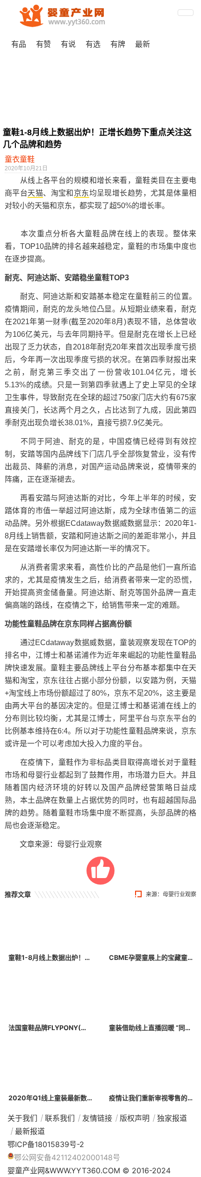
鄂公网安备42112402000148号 (67, 1157)
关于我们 (22, 1118)
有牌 (117, 44)
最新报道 (30, 1131)
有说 (68, 44)
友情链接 (97, 1118)
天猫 (35, 193)
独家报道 (172, 1118)
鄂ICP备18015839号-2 (45, 1144)
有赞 (43, 44)
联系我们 (60, 1118)
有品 (18, 44)
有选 (93, 44)
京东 (81, 193)
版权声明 (135, 1118)
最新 (142, 44)
